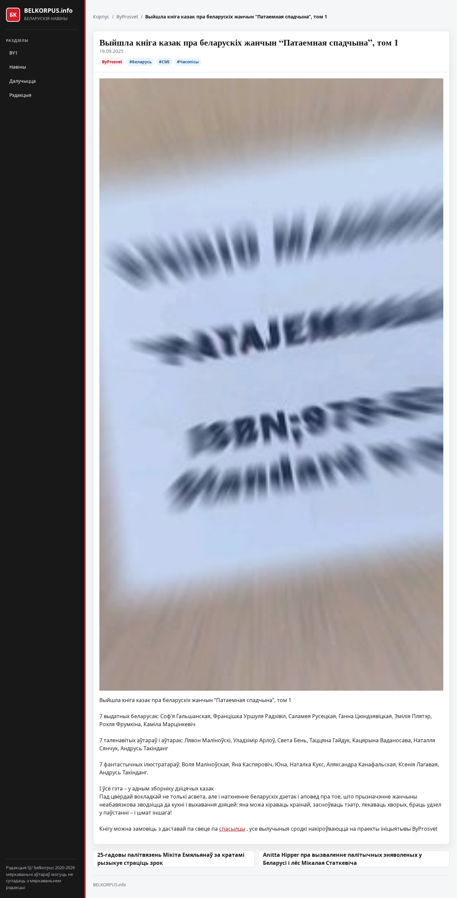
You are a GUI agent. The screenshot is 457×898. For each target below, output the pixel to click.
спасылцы (232, 828)
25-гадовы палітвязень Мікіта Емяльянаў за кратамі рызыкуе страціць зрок (171, 859)
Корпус (101, 16)
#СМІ (164, 62)
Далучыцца (22, 81)
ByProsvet (127, 16)
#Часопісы (188, 62)
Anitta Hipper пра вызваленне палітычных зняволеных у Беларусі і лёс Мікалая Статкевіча (342, 859)
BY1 (13, 53)
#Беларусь (140, 62)
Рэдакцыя (20, 95)
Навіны (17, 67)
